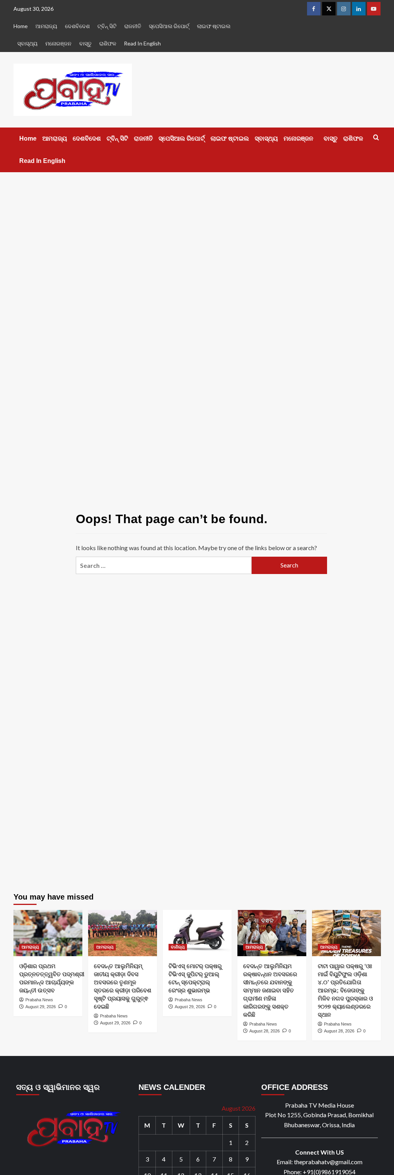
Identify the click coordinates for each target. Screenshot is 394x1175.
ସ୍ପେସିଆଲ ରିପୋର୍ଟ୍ (169, 26)
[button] (376, 137)
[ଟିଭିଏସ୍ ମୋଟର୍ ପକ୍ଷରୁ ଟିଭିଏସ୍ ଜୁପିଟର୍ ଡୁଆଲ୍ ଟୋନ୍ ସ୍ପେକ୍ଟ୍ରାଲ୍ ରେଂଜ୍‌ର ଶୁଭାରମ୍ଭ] (197, 933)
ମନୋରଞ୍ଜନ (58, 43)
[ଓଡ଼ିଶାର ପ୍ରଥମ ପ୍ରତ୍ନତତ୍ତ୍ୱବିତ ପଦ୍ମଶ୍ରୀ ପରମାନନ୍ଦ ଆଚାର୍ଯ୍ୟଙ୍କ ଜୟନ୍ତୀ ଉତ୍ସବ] (47, 933)
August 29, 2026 (40, 1006)
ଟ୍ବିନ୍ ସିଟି (107, 26)
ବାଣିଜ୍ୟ (178, 947)
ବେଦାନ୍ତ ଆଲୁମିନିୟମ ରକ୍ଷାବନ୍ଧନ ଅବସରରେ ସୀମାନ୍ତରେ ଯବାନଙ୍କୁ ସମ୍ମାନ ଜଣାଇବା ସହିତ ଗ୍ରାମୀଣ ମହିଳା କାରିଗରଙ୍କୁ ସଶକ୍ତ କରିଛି (270, 990)
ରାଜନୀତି (132, 26)
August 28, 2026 (264, 1031)
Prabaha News (39, 999)
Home (20, 26)
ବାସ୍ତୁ (85, 43)
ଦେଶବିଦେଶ (77, 26)
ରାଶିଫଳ (107, 43)
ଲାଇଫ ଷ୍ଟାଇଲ (213, 26)
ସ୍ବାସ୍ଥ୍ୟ (27, 43)
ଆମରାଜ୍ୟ (46, 26)
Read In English (142, 43)
